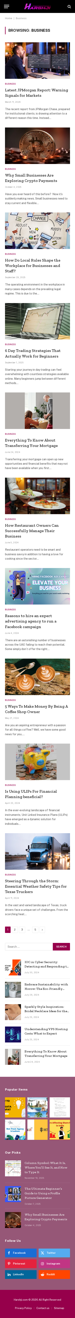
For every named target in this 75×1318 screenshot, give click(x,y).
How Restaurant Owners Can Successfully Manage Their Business (32, 530)
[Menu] (6, 6)
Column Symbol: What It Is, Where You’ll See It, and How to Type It (46, 1167)
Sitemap (59, 1308)
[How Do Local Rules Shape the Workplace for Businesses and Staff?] (37, 230)
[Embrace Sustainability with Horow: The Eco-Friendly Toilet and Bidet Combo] (13, 990)
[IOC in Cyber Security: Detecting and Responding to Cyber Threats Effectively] (13, 967)
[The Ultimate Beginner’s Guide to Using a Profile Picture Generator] (13, 1194)
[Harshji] (37, 6)
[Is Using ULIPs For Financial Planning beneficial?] (37, 762)
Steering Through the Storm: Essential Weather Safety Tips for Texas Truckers (36, 886)
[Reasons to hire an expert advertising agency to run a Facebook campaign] (37, 586)
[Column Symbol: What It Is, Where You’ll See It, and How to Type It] (13, 1168)
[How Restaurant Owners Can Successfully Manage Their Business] (37, 496)
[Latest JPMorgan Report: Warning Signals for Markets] (37, 60)
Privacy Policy (23, 1308)
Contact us (42, 1308)
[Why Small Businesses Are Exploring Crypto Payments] (37, 145)
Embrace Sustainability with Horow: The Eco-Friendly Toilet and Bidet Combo (46, 988)
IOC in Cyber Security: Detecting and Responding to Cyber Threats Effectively (47, 966)
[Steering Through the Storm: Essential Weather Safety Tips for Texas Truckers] (37, 851)
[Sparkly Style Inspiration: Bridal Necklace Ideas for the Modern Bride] (13, 1012)
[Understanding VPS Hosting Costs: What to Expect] (13, 1034)
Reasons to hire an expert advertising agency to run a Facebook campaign (30, 621)
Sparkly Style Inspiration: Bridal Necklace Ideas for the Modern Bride (46, 1011)
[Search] (69, 6)
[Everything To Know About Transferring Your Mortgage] (37, 410)
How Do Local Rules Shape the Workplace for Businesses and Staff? (32, 265)
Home (8, 18)
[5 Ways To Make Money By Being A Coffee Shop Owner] (37, 677)
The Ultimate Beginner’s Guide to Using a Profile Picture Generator (43, 1193)
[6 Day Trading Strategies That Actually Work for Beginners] (37, 321)
